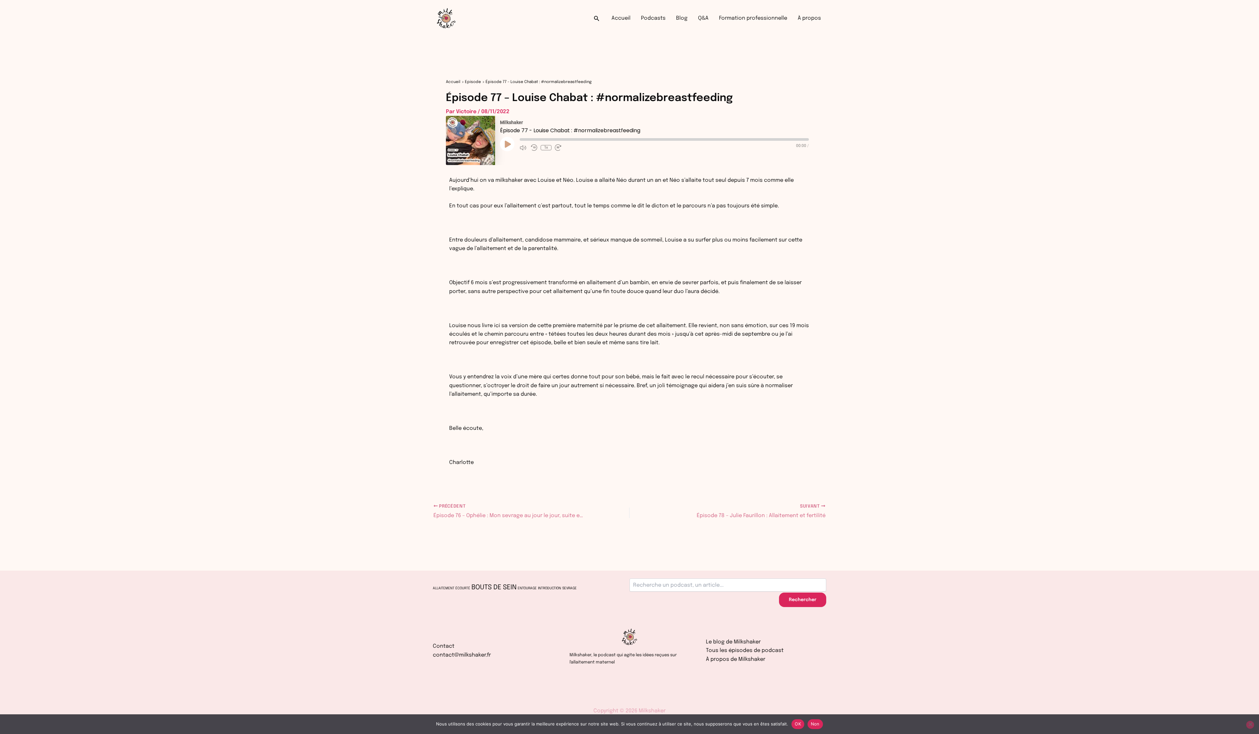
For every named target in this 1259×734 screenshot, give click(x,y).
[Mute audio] (524, 148)
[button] (597, 18)
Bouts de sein (493, 587)
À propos (809, 18)
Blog (682, 18)
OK (798, 723)
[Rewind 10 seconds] (534, 148)
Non (815, 723)
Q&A (703, 18)
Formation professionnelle (753, 18)
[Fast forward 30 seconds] (559, 148)
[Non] (1250, 725)
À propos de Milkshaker (735, 659)
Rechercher (802, 600)
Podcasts (653, 18)
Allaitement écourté (451, 588)
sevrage (569, 588)
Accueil (620, 18)
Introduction (549, 588)
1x (546, 148)
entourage (527, 588)
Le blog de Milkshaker (733, 642)
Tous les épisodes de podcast (745, 650)
